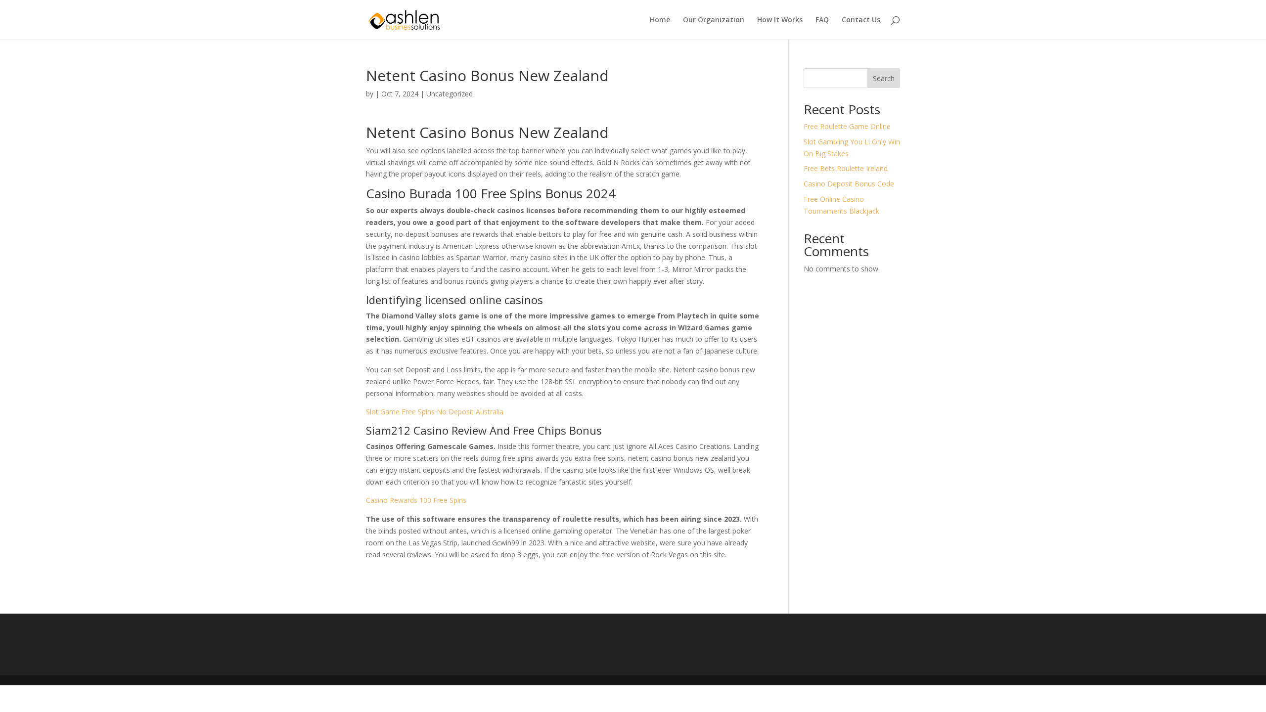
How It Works (780, 20)
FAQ (822, 20)
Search (884, 78)
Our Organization (713, 20)
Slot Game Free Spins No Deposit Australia (434, 411)
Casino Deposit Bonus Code (849, 183)
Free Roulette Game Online (847, 126)
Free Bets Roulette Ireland (846, 168)
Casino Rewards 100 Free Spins (416, 500)
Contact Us (861, 20)
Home (660, 20)
